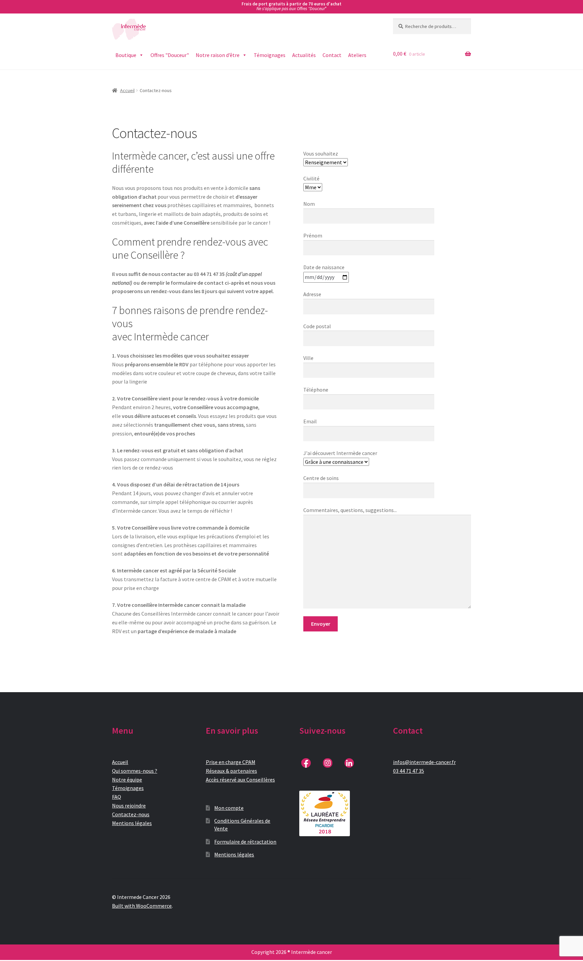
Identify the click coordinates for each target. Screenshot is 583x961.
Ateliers (357, 55)
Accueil (127, 90)
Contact (332, 55)
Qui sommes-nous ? (134, 770)
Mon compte (229, 807)
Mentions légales (132, 823)
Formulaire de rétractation (245, 841)
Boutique (125, 55)
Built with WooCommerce (142, 905)
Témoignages (269, 55)
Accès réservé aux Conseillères (240, 779)
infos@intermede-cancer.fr (424, 762)
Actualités (304, 55)
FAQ (116, 796)
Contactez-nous (130, 814)
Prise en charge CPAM (230, 762)
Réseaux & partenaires (231, 770)
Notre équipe (127, 779)
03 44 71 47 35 (408, 770)
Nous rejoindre (129, 805)
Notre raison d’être (218, 55)
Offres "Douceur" (169, 55)
